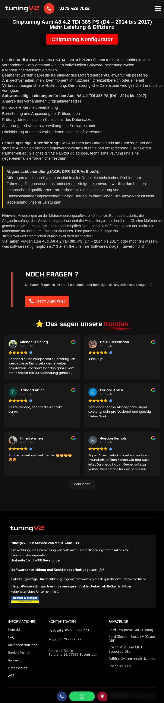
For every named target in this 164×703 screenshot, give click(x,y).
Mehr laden (82, 484)
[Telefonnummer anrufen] (62, 696)
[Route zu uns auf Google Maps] (102, 696)
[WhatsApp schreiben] (82, 696)
